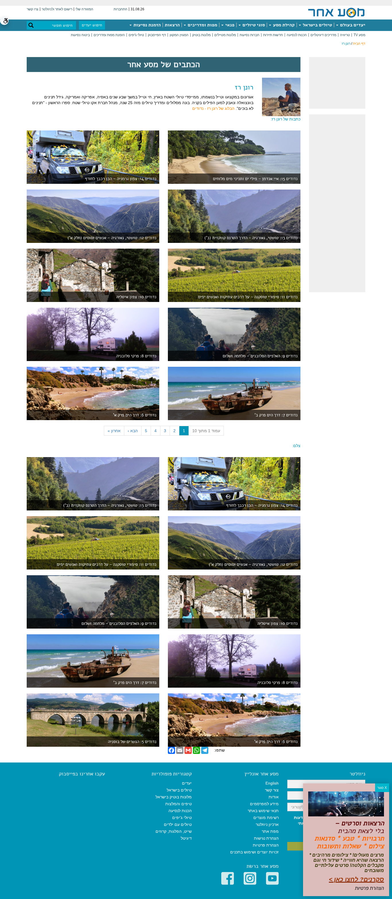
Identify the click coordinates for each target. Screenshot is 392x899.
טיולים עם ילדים (178, 824)
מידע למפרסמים (264, 804)
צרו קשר (32, 9)
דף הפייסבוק (157, 35)
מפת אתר (270, 831)
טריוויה (345, 35)
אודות (274, 797)
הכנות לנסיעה (297, 35)
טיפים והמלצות (178, 804)
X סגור (382, 788)
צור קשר (272, 790)
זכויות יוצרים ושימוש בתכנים (254, 852)
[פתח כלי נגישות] (4, 20)
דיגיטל (186, 838)
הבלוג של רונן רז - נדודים (213, 108)
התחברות (120, 9)
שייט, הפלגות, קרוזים (174, 831)
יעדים (187, 783)
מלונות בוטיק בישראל (174, 797)
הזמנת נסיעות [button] (146, 25)
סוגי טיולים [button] (253, 25)
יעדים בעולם (352, 25)
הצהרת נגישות (266, 838)
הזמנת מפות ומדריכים (109, 35)
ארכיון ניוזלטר (267, 824)
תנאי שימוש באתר (263, 810)
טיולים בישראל (317, 25)
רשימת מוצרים (266, 817)
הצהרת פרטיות (266, 845)
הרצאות (172, 25)
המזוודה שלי (84, 9)
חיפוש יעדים (92, 25)
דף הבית (359, 44)
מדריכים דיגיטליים (323, 35)
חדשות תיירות (273, 35)
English (272, 783)
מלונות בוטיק (201, 35)
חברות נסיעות (249, 35)
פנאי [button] (229, 25)
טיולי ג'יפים (136, 35)
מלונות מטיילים (225, 35)
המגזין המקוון (179, 35)
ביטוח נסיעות (80, 35)
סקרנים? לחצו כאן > (356, 879)
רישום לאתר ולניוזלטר (57, 9)
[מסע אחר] (336, 12)
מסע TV (359, 35)
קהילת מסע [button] (283, 25)
